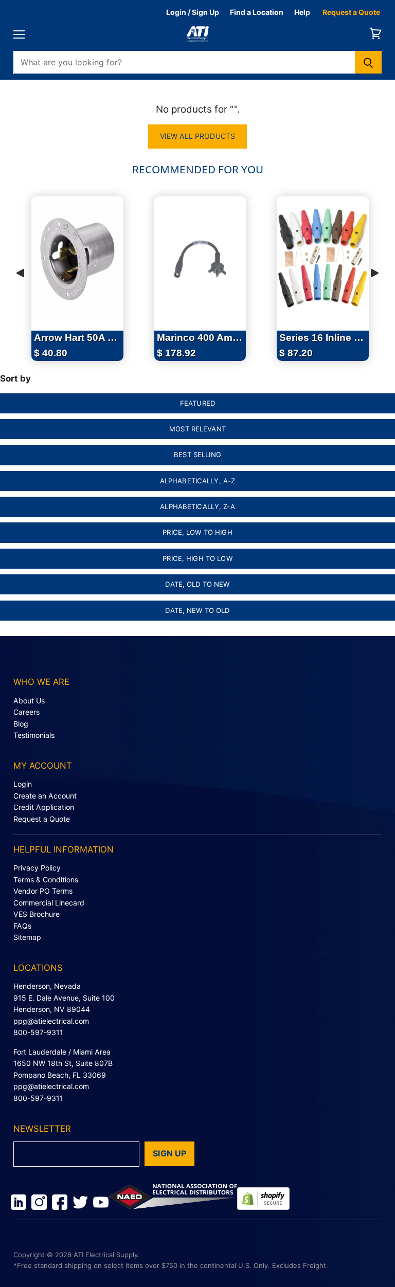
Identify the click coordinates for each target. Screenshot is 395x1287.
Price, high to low (197, 558)
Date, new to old (197, 610)
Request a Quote (351, 12)
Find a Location (256, 12)
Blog (20, 723)
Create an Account (45, 795)
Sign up (169, 1153)
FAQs (22, 925)
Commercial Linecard (48, 902)
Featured (197, 403)
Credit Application (43, 807)
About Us (29, 700)
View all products (197, 136)
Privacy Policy (37, 867)
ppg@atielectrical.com (51, 1021)
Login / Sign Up (192, 12)
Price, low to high (197, 532)
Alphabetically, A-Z (198, 481)
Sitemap (27, 937)
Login (22, 784)
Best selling (197, 454)
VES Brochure (36, 914)
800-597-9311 (38, 1032)
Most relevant (197, 429)
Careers (26, 712)
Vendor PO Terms (43, 890)
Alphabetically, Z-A (197, 506)
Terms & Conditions (45, 879)
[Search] (368, 62)
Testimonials (34, 735)
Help (302, 12)
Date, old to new (197, 584)
